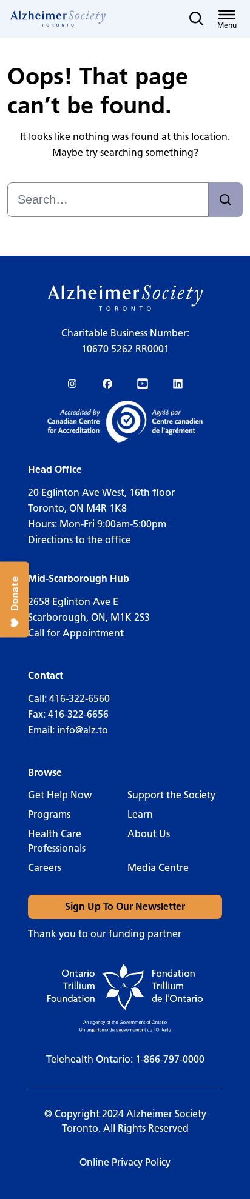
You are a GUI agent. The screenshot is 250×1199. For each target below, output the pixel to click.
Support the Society (171, 795)
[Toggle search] (196, 18)
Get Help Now (60, 795)
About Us (148, 834)
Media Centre (158, 867)
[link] (58, 19)
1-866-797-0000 (169, 1059)
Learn (140, 814)
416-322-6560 (79, 698)
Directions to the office (79, 540)
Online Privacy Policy (125, 1162)
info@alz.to (82, 730)
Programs (49, 814)
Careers (44, 867)
